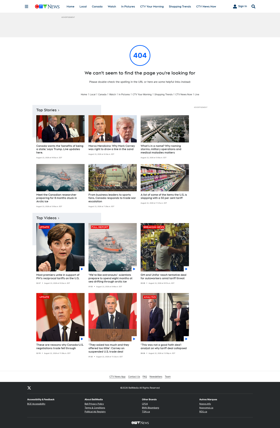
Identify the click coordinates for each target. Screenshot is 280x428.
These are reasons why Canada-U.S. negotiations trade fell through (60, 346)
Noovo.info (205, 403)
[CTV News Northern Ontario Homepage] (47, 6)
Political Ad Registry (95, 411)
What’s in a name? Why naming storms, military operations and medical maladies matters (161, 149)
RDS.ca (203, 411)
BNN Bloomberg (150, 407)
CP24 (145, 403)
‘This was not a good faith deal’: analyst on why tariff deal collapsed (164, 346)
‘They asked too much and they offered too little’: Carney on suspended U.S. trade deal (108, 348)
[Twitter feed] (29, 388)
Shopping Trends (180, 6)
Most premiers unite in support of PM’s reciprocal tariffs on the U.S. (57, 276)
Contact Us (134, 376)
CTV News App (117, 376)
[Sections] (26, 6)
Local (83, 6)
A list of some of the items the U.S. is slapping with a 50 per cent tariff (164, 196)
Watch (112, 6)
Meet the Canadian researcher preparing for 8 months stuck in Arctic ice (56, 198)
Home (70, 6)
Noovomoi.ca (206, 407)
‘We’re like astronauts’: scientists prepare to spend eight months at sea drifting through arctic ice (110, 278)
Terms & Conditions (95, 407)
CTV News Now (206, 6)
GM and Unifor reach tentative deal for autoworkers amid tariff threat (163, 276)
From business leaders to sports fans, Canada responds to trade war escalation (112, 198)
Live (197, 94)
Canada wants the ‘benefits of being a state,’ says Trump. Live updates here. (59, 149)
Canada (97, 6)
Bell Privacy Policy (94, 403)
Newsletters (156, 376)
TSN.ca (146, 411)
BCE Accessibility (36, 403)
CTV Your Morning (152, 6)
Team (168, 376)
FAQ (145, 376)
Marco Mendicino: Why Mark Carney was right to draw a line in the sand (111, 147)
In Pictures (128, 6)
